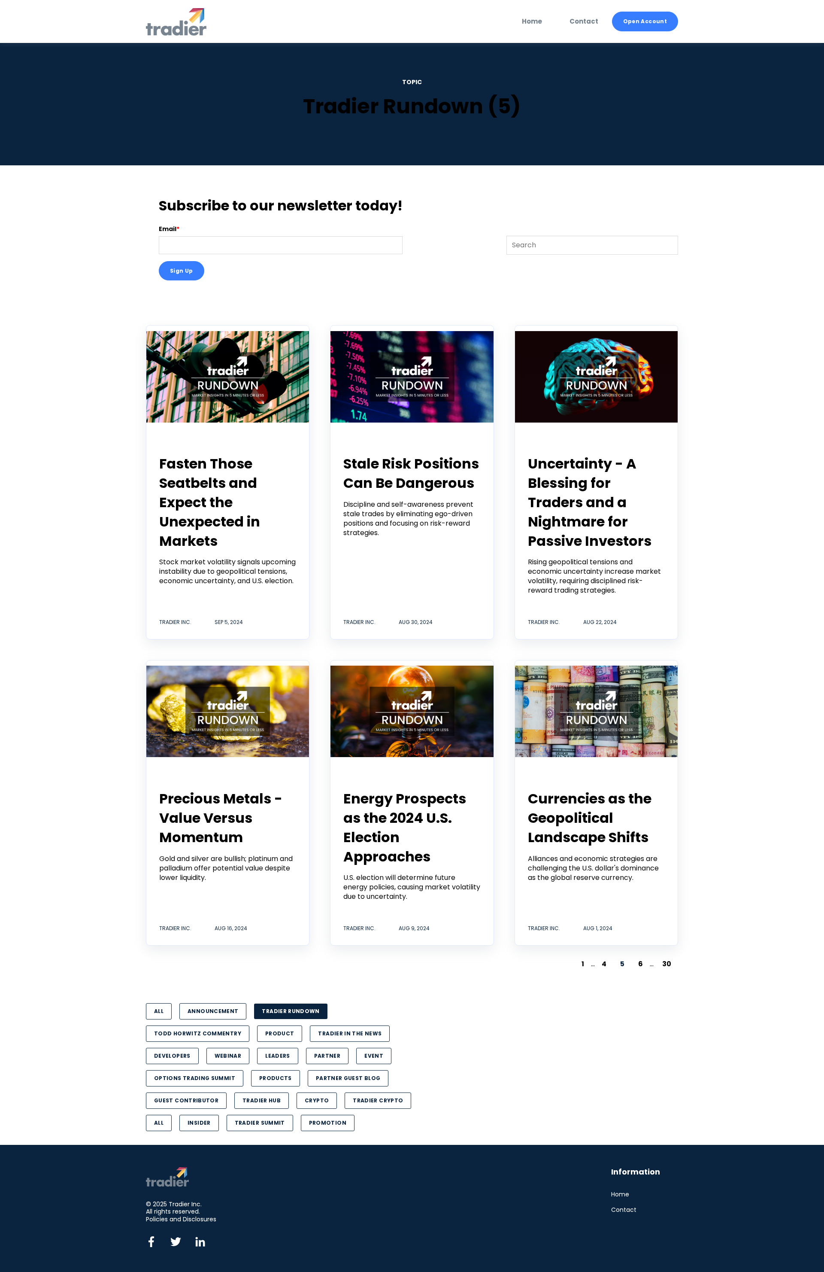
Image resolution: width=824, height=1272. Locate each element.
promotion (327, 1122)
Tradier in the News (350, 1033)
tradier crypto (378, 1100)
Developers (172, 1055)
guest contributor (186, 1100)
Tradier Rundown (290, 1011)
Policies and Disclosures (181, 1219)
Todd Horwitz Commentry (197, 1033)
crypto (317, 1100)
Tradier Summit (260, 1122)
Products (275, 1078)
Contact (623, 1210)
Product (279, 1033)
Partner (327, 1055)
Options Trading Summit (194, 1078)
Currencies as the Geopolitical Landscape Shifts (589, 818)
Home (620, 1194)
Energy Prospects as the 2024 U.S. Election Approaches (404, 827)
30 (666, 964)
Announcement (213, 1011)
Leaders (277, 1055)
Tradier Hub (261, 1100)
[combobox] (592, 245)
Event (373, 1055)
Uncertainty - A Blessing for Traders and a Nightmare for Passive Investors (589, 502)
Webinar (228, 1055)
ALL (159, 1011)
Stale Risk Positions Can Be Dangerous (411, 473)
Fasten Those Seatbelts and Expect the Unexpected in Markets (209, 502)
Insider (199, 1122)
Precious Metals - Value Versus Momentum (220, 818)
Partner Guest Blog (348, 1078)
